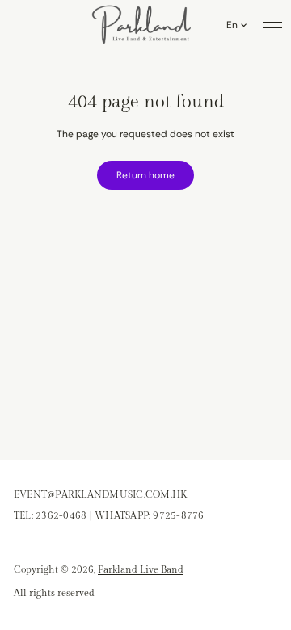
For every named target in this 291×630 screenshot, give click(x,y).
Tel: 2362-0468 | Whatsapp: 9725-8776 (109, 515)
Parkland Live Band (140, 569)
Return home (145, 175)
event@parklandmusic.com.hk (100, 494)
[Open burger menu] (272, 25)
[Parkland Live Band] (141, 25)
